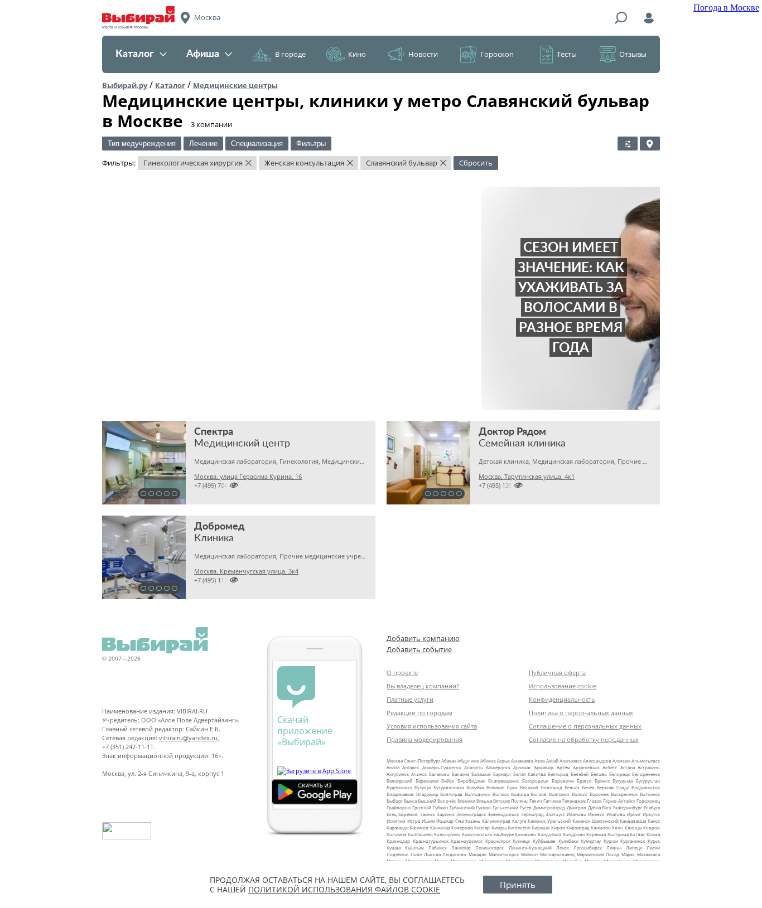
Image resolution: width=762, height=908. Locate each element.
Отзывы (633, 54)
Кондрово (574, 834)
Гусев (526, 807)
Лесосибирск (587, 847)
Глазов (594, 801)
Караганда (397, 827)
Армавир (543, 767)
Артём (563, 767)
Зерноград (532, 814)
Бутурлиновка (448, 787)
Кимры (499, 827)
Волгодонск (477, 794)
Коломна (396, 834)
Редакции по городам (419, 712)
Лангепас (461, 847)
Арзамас (522, 767)
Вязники (466, 801)
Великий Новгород (541, 787)
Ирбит (634, 814)
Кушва (394, 847)
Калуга (519, 821)
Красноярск (497, 841)
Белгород (558, 774)
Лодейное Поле (404, 854)
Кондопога (549, 834)
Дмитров (576, 807)
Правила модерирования (424, 739)
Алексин (621, 761)
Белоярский (399, 781)
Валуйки (475, 787)
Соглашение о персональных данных (585, 726)
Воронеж (599, 794)
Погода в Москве (726, 7)
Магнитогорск (504, 854)
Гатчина (552, 801)
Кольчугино (447, 834)
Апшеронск (498, 767)
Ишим (428, 821)
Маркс (628, 854)
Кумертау (591, 841)
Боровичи (563, 781)
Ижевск (596, 814)
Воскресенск (624, 794)
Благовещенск (503, 781)
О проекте (402, 672)
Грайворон (399, 807)
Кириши (540, 827)
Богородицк (535, 781)
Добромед (219, 527)
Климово (601, 827)
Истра (413, 821)
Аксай (552, 761)
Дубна (594, 807)
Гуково (483, 807)
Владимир (427, 794)
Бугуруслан (648, 781)
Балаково (439, 774)
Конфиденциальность (562, 699)
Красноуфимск (467, 841)
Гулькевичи (505, 807)
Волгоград (451, 794)
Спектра (213, 432)
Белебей (580, 774)
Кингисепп (519, 827)
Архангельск (586, 767)
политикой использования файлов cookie (344, 889)
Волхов (538, 794)
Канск (654, 821)
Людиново (454, 854)
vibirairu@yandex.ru (188, 738)
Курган (611, 841)
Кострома (618, 834)
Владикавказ (400, 794)
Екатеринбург (627, 807)
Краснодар (398, 841)
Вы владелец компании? (423, 686)
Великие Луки (501, 787)
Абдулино (468, 761)
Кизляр (482, 827)
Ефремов (408, 814)
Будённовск (399, 787)
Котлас (637, 834)
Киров (558, 827)
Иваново (576, 814)
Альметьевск (645, 761)
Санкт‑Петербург (422, 761)
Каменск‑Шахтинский (595, 821)
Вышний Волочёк (437, 801)
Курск (654, 841)
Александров (597, 761)
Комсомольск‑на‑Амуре (488, 834)
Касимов (418, 827)
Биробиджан (471, 781)
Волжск (501, 794)
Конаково (525, 834)
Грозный (421, 807)
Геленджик (574, 801)
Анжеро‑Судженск (441, 767)
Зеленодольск (503, 814)
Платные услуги (410, 699)
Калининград (496, 821)
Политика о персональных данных (581, 712)
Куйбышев (544, 841)
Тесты (567, 54)
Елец (392, 814)
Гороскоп (497, 54)
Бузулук (422, 787)
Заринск (446, 814)
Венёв (588, 787)
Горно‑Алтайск (619, 801)
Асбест (609, 767)
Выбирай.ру (124, 85)
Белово (599, 774)
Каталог (134, 54)
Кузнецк (521, 841)
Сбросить (476, 163)
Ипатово (615, 814)
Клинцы (633, 827)
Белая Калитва (529, 774)
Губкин (440, 807)
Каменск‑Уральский (549, 821)
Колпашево (420, 834)
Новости (423, 54)
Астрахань (649, 767)
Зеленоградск (471, 814)
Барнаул (502, 774)
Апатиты (473, 767)
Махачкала (648, 854)
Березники (427, 781)
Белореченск (646, 774)
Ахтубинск (398, 774)
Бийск (447, 781)
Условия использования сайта (432, 726)
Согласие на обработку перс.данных (584, 739)
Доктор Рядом (512, 432)
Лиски (653, 847)
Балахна (460, 774)
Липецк (634, 847)
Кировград (578, 827)
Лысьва (432, 854)
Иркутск (651, 814)
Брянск (602, 781)
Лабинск (437, 847)
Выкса (410, 801)
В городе (290, 54)
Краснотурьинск (430, 841)
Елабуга (652, 807)
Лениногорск (489, 847)
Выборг (395, 801)
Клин (617, 827)
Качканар (440, 827)
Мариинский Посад (598, 854)
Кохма (653, 834)
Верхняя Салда (613, 787)
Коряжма (596, 834)
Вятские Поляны (510, 801)
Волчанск (559, 794)
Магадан (477, 854)
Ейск (606, 807)
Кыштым (414, 847)
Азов (539, 761)
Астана (627, 767)
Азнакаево (522, 761)
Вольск (579, 794)
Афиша (202, 54)
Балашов (481, 774)
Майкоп (529, 854)
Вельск (572, 787)
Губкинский (462, 807)
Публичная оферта (557, 672)
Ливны (613, 847)
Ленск (562, 847)
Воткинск (650, 794)
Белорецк (619, 774)
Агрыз (503, 761)
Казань (472, 821)
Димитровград (549, 807)
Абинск (488, 761)
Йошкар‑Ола (450, 821)
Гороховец (648, 801)
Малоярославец (557, 854)
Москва (395, 761)
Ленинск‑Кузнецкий (530, 847)
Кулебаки (568, 841)
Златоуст (555, 814)
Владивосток (645, 787)
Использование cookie (562, 686)
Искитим (396, 821)
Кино (357, 54)
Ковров (651, 827)
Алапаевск (571, 761)
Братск (584, 781)
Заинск (427, 814)
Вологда (520, 794)
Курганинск (632, 841)
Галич (535, 801)
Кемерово (462, 827)
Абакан (448, 761)
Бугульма (623, 781)
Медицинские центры (235, 85)
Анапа (393, 767)
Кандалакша (633, 821)
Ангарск (410, 767)
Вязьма (484, 801)
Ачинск (419, 774)
